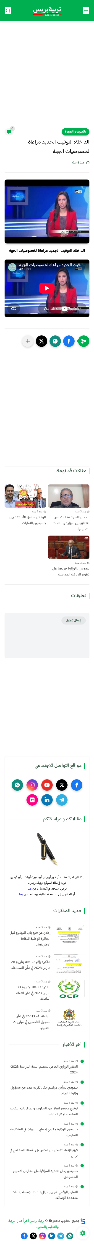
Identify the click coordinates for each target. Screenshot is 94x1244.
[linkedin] (47, 800)
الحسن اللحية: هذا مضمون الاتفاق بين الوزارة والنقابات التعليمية (70, 523)
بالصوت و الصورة (75, 132)
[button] (69, 341)
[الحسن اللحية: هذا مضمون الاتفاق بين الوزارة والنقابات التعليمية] (68, 496)
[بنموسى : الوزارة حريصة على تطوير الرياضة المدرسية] (68, 547)
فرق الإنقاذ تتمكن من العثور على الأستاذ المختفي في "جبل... (44, 1153)
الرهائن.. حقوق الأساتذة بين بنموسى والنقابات (27, 520)
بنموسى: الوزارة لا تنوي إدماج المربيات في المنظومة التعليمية (44, 1132)
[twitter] (62, 785)
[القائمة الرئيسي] (86, 10)
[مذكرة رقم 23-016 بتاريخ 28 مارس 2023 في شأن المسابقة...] (69, 963)
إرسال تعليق (73, 620)
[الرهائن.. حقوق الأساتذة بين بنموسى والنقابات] (25, 496)
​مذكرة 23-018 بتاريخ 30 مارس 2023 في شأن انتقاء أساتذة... (33, 993)
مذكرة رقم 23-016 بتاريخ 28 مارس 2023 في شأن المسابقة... (30, 965)
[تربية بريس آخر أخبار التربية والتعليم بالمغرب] (47, 10)
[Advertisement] (47, 77)
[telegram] (62, 800)
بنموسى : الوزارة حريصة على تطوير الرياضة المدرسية (70, 572)
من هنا (32, 889)
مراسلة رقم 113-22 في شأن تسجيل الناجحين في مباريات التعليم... (31, 1022)
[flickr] (32, 800)
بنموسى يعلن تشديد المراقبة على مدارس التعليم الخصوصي (45, 1174)
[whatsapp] (17, 785)
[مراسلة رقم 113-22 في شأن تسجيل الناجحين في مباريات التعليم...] (69, 1017)
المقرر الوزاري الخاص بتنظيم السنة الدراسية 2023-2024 (44, 1070)
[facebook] (76, 785)
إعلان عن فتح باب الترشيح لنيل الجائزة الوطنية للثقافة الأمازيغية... (30, 939)
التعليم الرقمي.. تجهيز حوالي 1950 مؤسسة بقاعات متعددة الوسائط (45, 1195)
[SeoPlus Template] (83, 1221)
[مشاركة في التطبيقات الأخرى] (28, 341)
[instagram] (32, 785)
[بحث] (8, 10)
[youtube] (47, 785)
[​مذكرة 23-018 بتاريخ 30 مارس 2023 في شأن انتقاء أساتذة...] (69, 988)
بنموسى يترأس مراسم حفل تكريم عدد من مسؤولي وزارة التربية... (44, 1091)
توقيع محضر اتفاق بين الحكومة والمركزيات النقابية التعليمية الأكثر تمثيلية (44, 1111)
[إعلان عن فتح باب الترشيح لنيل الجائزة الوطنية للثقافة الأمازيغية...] (69, 934)
